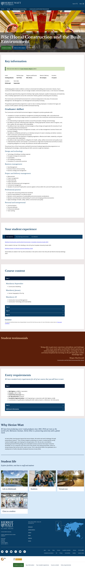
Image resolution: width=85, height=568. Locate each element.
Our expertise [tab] (9, 236)
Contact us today (6, 48)
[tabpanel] (36, 247)
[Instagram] (15, 551)
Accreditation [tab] (35, 236)
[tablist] (42, 237)
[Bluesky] (11, 551)
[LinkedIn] (2, 551)
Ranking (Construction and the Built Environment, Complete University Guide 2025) (26, 242)
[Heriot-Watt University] (11, 3)
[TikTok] (24, 551)
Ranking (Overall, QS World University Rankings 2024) (19, 248)
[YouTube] (20, 551)
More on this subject (19, 48)
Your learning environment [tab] (22, 236)
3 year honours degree (26, 68)
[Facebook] (6, 551)
